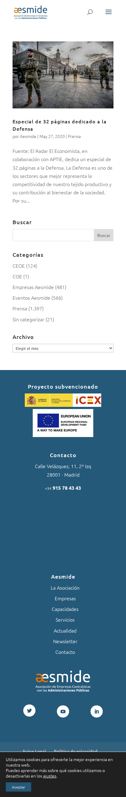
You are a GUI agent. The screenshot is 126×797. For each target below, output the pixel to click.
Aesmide (28, 136)
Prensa (74, 136)
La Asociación (65, 587)
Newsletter (65, 641)
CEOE (19, 265)
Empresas (65, 598)
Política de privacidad (75, 751)
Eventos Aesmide (31, 297)
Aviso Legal (34, 751)
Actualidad (65, 630)
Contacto (65, 651)
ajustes (49, 775)
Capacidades (65, 608)
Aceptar (18, 787)
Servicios (65, 619)
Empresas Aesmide (33, 287)
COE (17, 276)
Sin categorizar (28, 319)
